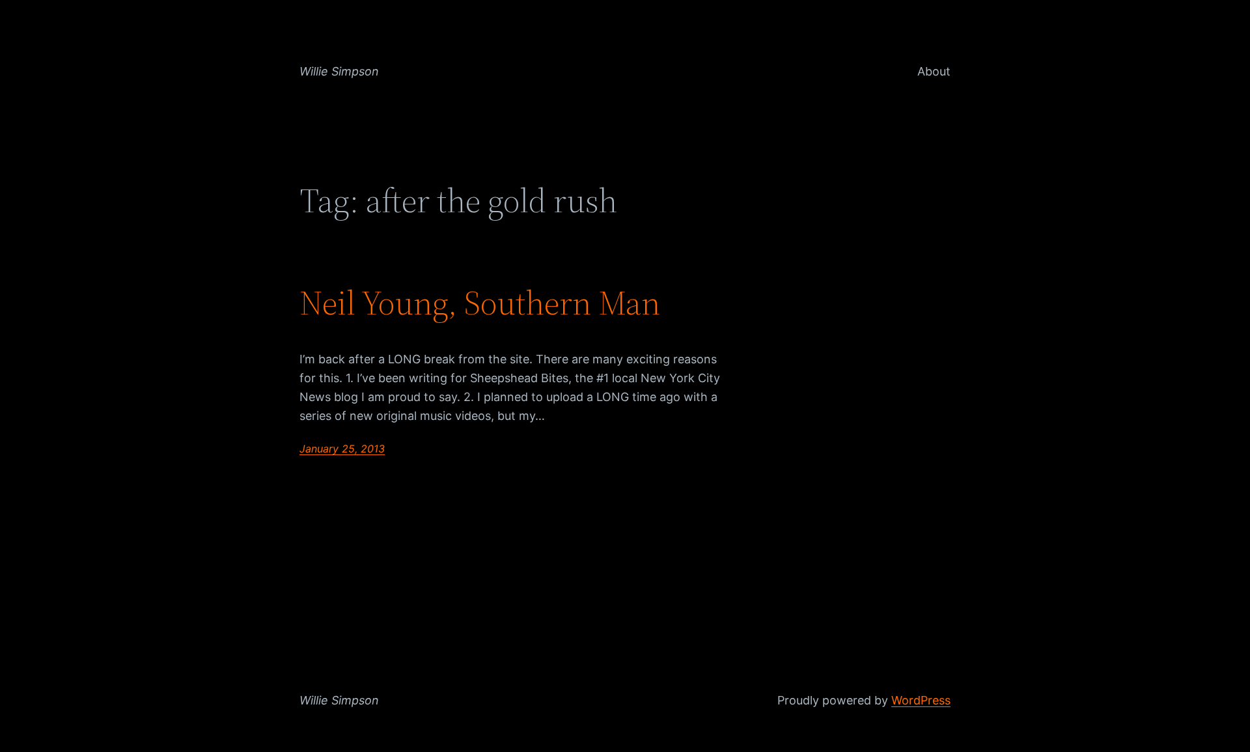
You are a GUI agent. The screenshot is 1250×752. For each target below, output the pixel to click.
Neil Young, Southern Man (479, 302)
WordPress (921, 700)
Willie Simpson (339, 71)
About (934, 71)
